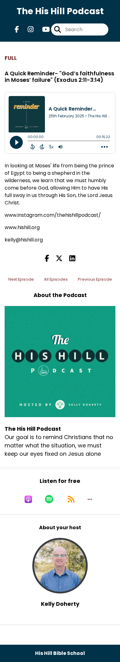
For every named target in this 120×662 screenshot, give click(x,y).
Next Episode (21, 279)
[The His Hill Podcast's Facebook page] (17, 29)
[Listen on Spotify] (49, 499)
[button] (89, 499)
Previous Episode (95, 279)
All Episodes (56, 279)
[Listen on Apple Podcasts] (28, 499)
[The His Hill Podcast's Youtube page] (42, 29)
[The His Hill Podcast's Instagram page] (27, 29)
